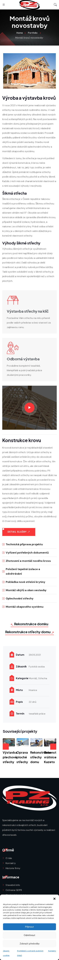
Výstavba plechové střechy (10, 757)
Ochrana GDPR (14, 890)
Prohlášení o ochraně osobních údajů (30, 953)
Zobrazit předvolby (29, 943)
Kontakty (52, 951)
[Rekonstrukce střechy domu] (36, 742)
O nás (9, 858)
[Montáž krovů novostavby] (29, 71)
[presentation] (6, 747)
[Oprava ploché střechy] (22, 742)
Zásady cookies (6, 953)
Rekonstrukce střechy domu (40, 757)
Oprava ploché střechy (22, 757)
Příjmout (29, 926)
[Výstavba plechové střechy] (9, 742)
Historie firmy (13, 868)
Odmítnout (29, 935)
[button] (54, 898)
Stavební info (13, 885)
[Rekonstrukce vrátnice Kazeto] (50, 742)
